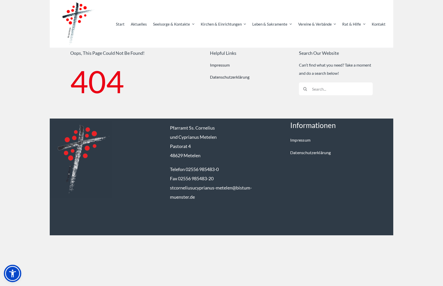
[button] (12, 273)
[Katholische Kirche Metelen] (81, 123)
